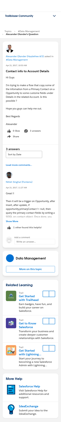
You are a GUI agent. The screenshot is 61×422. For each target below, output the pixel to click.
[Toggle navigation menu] (54, 16)
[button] (30, 269)
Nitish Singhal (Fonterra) (19, 181)
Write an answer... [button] (26, 241)
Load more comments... (19, 164)
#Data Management (29, 31)
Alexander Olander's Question (22, 34)
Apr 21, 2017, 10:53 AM (16, 65)
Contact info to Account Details (27, 71)
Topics (8, 31)
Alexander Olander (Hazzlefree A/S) (25, 56)
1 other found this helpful (27, 227)
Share (12, 137)
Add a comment (22, 237)
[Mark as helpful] (9, 227)
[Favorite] (46, 294)
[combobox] (24, 154)
